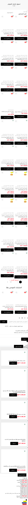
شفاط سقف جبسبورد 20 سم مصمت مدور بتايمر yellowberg (21, 84)
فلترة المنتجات (9, 12)
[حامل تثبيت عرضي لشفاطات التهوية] (20, 100)
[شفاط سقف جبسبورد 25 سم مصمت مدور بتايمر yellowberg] (7, 47)
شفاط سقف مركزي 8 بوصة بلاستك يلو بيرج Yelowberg (7, 137)
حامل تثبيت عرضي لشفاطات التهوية (21, 111)
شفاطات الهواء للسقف (20, 29)
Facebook (24, 503)
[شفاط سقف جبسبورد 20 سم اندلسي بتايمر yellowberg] (7, 21)
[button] (20, 38)
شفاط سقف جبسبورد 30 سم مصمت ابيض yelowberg (22, 137)
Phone (24, 501)
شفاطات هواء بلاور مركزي (6, 134)
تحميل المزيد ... (14, 280)
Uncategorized (24, 110)
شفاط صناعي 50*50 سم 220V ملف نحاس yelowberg (21, 216)
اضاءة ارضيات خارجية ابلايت (9, 304)
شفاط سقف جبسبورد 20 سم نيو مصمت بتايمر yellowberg (21, 59)
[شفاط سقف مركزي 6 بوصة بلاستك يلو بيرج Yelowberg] (20, 151)
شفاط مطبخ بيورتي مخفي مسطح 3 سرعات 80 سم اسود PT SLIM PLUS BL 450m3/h (14, 391)
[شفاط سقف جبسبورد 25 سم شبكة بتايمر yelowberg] (7, 258)
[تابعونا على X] (27, 318)
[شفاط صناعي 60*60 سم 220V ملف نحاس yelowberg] (7, 177)
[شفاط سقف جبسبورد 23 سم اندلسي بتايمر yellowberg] (20, 21)
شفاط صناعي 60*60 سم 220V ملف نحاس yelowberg (8, 189)
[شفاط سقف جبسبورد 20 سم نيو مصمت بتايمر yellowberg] (20, 47)
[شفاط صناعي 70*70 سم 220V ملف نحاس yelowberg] (20, 177)
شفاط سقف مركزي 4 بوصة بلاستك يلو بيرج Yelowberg (7, 163)
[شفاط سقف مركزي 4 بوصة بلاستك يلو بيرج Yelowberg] (7, 151)
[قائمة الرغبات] (16, 17)
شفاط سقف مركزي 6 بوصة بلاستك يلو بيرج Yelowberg (21, 163)
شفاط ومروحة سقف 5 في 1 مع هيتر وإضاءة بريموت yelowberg (21, 243)
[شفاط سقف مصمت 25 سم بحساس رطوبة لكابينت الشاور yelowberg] (7, 231)
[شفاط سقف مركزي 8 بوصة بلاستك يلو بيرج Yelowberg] (7, 126)
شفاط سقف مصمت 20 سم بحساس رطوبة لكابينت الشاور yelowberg (22, 271)
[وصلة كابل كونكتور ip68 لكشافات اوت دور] (21, 297)
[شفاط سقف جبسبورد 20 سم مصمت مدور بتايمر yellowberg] (20, 72)
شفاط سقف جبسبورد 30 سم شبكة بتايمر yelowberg (7, 84)
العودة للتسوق (18, 346)
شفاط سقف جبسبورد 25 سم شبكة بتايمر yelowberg (7, 270)
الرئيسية (14, 5)
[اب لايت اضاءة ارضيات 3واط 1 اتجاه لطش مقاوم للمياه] (7, 297)
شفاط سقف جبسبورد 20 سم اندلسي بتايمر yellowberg (8, 33)
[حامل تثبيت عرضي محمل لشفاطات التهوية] (7, 100)
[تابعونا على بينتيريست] (22, 318)
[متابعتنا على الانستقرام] (19, 318)
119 (11, 282)
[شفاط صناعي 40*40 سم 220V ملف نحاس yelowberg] (7, 204)
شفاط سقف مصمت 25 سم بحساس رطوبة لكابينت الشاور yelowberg (8, 244)
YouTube (24, 504)
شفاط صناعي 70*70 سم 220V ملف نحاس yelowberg (21, 189)
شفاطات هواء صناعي (20, 185)
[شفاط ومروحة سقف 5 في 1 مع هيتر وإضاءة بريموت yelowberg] (20, 231)
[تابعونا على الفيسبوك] (24, 318)
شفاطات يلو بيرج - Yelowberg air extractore (18, 31)
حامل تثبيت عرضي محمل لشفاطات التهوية (7, 112)
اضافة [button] (13, 363)
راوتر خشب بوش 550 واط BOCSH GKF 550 (16, 414)
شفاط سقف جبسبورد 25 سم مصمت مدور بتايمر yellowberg (8, 59)
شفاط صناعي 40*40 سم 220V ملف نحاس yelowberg (8, 216)
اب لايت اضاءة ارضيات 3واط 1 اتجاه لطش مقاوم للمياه (7, 307)
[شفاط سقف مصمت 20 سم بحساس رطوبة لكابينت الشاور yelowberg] (20, 258)
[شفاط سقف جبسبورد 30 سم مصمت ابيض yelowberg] (20, 126)
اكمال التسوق (22, 475)
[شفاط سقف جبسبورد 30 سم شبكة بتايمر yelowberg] (7, 72)
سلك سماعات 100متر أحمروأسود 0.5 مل (16, 360)
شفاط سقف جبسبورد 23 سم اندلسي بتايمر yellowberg (22, 33)
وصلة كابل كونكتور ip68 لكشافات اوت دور (21, 307)
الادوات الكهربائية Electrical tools (21, 304)
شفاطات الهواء (25, 29)
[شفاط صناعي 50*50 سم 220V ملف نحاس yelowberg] (20, 204)
